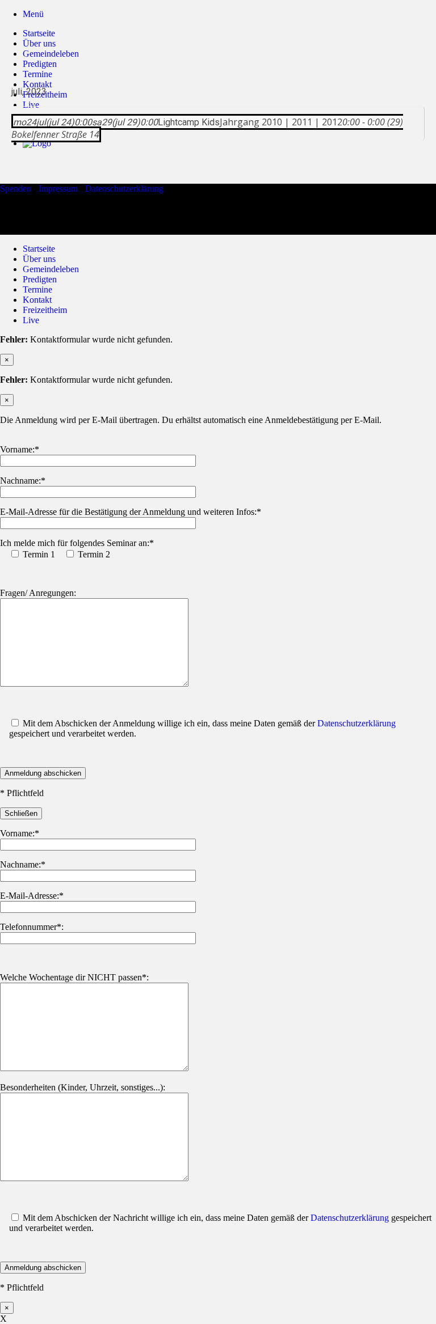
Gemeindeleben (51, 53)
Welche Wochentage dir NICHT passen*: (74, 977)
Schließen (21, 813)
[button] (33, 14)
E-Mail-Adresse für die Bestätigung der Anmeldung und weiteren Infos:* (130, 512)
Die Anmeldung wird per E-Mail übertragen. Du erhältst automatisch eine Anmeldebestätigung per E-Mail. (191, 420)
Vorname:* (19, 449)
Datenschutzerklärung (124, 188)
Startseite (39, 33)
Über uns (39, 43)
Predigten (40, 64)
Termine (37, 289)
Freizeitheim (45, 310)
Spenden (15, 188)
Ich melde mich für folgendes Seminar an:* (77, 543)
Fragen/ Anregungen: (38, 593)
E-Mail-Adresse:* (32, 895)
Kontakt (37, 299)
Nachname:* (22, 480)
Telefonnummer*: (32, 927)
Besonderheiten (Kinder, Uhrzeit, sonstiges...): (82, 1087)
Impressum (58, 188)
